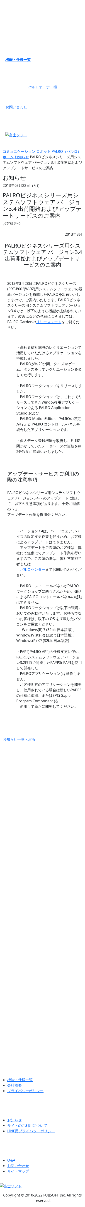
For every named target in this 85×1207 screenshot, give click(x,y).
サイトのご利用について (27, 1125)
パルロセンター (32, 569)
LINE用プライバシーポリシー (31, 1130)
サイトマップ (18, 1171)
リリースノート (48, 321)
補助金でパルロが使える (43, 908)
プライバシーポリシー (25, 1090)
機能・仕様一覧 (18, 59)
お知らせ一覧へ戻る (19, 739)
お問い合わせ (16, 107)
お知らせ (22, 156)
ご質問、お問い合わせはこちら (42, 1046)
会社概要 (14, 1085)
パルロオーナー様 (42, 87)
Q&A (11, 1160)
